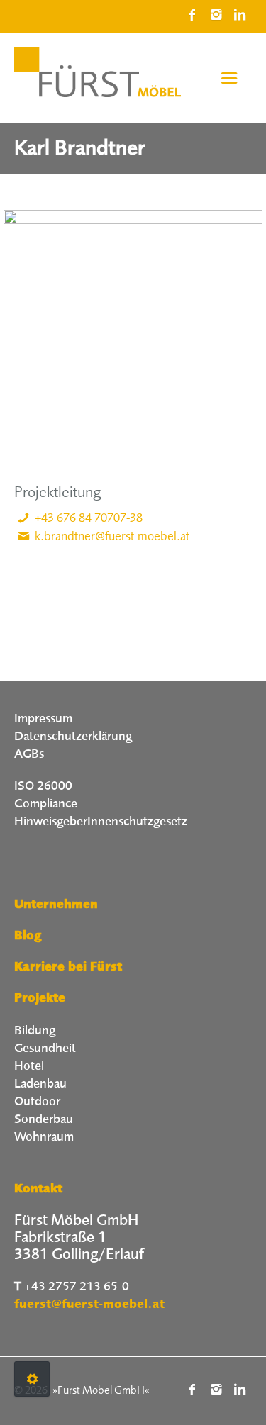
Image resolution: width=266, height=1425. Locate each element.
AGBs (29, 754)
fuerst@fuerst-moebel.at (89, 1305)
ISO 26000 (43, 786)
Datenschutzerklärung (73, 736)
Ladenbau (40, 1084)
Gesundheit (45, 1048)
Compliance (45, 804)
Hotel (29, 1066)
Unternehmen (56, 905)
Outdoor (37, 1101)
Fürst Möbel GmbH (101, 1391)
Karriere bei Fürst (68, 967)
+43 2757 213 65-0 (76, 1286)
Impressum (43, 718)
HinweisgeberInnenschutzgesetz (100, 821)
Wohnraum (44, 1137)
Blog (27, 936)
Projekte (39, 999)
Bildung (34, 1030)
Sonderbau (43, 1119)
